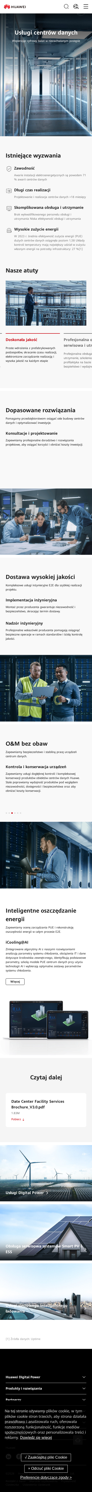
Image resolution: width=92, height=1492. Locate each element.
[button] (6, 813)
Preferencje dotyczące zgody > (46, 1477)
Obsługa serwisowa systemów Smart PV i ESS (44, 1249)
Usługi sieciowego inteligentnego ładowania (36, 1308)
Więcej (15, 981)
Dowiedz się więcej (36, 1437)
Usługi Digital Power (25, 1192)
